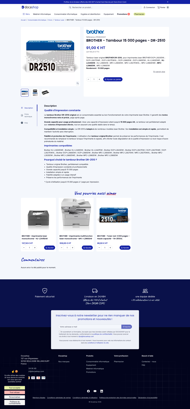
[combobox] (105, 7)
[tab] (29, 108)
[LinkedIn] (101, 391)
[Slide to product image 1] (25, 93)
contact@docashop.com (34, 371)
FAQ (143, 365)
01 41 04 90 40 (30, 368)
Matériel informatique (95, 368)
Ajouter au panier (114, 79)
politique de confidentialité (102, 334)
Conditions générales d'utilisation (85, 398)
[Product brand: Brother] (126, 32)
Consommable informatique (97, 361)
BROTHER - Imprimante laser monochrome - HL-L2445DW (35, 237)
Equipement (91, 365)
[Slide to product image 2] (35, 93)
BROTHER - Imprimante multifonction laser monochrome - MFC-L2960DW (75, 237)
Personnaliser (14, 397)
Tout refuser (15, 392)
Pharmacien (119, 361)
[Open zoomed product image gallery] (77, 83)
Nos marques (63, 361)
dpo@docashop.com (86, 336)
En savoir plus (159, 71)
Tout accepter (14, 388)
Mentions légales (39, 398)
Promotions (91, 372)
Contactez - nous (149, 361)
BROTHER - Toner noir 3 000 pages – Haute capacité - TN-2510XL (113, 237)
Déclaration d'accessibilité (147, 398)
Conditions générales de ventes (59, 398)
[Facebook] (88, 391)
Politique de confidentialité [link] (14, 402)
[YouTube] (95, 391)
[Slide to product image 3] (45, 93)
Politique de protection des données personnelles (117, 398)
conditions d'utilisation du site (98, 343)
